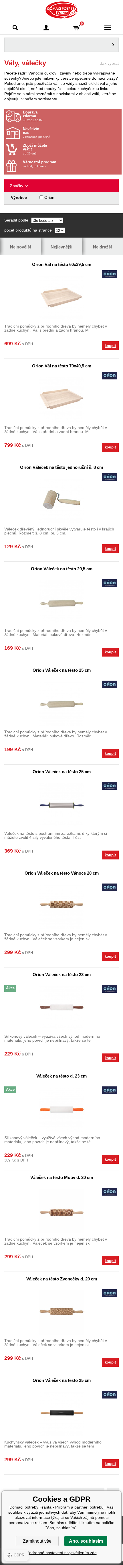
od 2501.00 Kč (33, 116)
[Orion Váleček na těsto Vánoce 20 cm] (61, 906)
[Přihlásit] (46, 27)
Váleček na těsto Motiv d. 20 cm (61, 1177)
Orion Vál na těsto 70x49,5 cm (61, 365)
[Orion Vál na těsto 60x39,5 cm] (61, 298)
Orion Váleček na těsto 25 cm (62, 670)
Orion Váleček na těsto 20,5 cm (61, 568)
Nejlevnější (61, 246)
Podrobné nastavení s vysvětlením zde (62, 1552)
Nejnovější (20, 246)
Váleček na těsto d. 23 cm (61, 1076)
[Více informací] (61, 45)
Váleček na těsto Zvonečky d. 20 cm (61, 1278)
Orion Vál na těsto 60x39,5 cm (61, 264)
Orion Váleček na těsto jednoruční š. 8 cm (61, 467)
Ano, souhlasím (86, 1541)
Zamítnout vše (37, 1541)
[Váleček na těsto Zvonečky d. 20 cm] (61, 1312)
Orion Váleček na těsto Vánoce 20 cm (62, 873)
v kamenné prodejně (36, 132)
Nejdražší (102, 246)
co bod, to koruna (39, 164)
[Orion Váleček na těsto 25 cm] (61, 703)
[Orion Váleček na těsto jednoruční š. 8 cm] (61, 501)
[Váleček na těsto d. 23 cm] (61, 1109)
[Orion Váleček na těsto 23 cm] (61, 1008)
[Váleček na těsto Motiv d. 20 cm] (61, 1211)
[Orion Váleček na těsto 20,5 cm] (61, 602)
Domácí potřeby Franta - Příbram (61, 10)
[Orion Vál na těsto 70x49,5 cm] (61, 399)
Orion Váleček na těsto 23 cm (62, 974)
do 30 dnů (35, 149)
